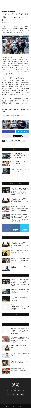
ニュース (9, 11)
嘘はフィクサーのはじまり (20, 140)
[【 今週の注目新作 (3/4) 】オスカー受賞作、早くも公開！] (6, 171)
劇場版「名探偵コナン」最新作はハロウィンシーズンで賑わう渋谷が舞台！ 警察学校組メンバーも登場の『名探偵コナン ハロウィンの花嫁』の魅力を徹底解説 (20, 218)
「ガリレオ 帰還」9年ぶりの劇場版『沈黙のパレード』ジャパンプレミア (20, 252)
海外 (13, 11)
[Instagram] (13, 394)
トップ (3, 9)
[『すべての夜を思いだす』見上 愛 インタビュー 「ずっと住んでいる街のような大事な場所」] (6, 291)
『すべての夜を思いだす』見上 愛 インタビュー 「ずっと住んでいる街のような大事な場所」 (20, 291)
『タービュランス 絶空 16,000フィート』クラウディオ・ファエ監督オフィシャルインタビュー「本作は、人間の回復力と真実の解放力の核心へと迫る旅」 (20, 191)
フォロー (15, 225)
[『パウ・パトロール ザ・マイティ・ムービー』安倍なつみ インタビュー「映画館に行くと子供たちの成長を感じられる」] (6, 307)
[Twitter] (17, 394)
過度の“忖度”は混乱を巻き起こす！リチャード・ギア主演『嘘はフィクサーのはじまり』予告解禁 (19, 155)
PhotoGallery (9, 9)
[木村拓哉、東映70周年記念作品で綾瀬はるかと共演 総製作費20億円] (6, 260)
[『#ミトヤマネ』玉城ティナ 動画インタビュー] (6, 348)
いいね (6, 225)
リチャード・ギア (9, 140)
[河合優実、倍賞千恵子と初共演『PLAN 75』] (6, 268)
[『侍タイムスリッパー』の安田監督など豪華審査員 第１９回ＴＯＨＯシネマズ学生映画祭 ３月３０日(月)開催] (6, 200)
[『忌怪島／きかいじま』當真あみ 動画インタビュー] (6, 355)
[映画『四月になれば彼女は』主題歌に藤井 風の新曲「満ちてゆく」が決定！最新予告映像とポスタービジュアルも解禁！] (6, 339)
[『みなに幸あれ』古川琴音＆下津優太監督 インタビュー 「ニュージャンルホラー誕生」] (6, 299)
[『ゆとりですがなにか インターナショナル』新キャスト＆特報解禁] (6, 371)
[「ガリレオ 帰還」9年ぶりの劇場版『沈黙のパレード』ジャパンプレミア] (6, 253)
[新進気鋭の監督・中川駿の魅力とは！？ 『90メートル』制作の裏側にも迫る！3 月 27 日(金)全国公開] (6, 209)
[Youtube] (22, 394)
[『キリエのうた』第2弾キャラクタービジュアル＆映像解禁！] (6, 363)
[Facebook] (9, 394)
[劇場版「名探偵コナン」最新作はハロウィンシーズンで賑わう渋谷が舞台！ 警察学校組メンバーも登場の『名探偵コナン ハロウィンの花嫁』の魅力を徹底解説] (6, 216)
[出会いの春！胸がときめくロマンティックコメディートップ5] (6, 163)
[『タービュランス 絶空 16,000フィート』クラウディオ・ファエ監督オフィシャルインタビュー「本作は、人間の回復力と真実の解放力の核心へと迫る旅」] (6, 190)
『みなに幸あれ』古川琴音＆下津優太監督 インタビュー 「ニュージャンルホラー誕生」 (20, 299)
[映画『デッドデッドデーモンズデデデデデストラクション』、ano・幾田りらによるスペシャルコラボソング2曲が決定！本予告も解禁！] (6, 330)
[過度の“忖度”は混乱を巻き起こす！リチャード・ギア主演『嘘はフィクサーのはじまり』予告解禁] (6, 156)
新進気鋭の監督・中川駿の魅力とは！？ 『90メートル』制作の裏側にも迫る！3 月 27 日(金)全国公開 (20, 208)
